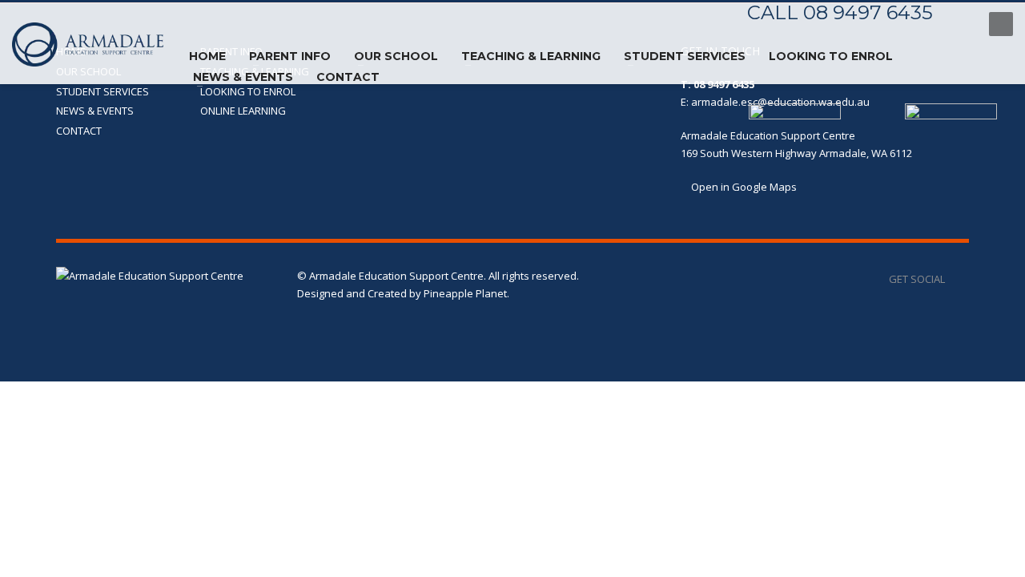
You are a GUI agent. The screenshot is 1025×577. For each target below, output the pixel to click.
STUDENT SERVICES (102, 91)
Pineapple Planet (465, 293)
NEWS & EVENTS (95, 110)
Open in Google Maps (743, 187)
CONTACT (79, 130)
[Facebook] (961, 24)
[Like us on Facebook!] (957, 279)
